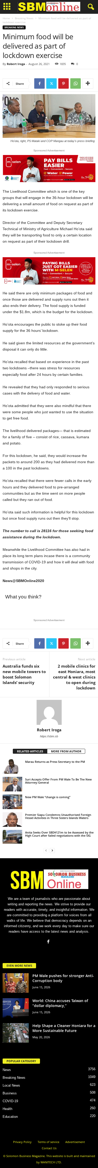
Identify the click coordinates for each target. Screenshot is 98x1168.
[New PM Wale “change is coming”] (12, 802)
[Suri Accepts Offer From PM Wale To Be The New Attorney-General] (12, 784)
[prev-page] (46, 850)
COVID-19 (10, 1101)
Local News (11, 1085)
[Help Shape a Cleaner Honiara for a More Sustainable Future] (16, 1033)
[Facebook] (39, 83)
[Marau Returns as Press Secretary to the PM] (12, 766)
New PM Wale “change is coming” (47, 797)
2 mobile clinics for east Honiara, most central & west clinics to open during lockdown (74, 677)
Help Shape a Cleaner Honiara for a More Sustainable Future (63, 1028)
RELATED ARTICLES (30, 751)
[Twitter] (51, 83)
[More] (87, 83)
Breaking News (24, 18)
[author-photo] (49, 712)
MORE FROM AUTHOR (66, 751)
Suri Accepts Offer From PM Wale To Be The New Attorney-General (58, 780)
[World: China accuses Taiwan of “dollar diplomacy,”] (16, 1008)
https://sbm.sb (49, 736)
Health (7, 1109)
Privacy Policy (22, 1142)
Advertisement (75, 1142)
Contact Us (49, 1148)
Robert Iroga (16, 64)
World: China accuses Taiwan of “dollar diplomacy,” (60, 1003)
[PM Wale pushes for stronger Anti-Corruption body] (16, 983)
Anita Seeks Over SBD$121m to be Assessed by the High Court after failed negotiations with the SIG (59, 833)
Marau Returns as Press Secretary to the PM (55, 762)
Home (6, 18)
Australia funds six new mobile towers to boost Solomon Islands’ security (24, 674)
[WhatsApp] (75, 83)
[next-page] (52, 850)
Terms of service (48, 1142)
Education (10, 1117)
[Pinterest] (63, 83)
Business (10, 1093)
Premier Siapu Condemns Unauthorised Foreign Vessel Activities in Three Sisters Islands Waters (58, 816)
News (7, 1070)
